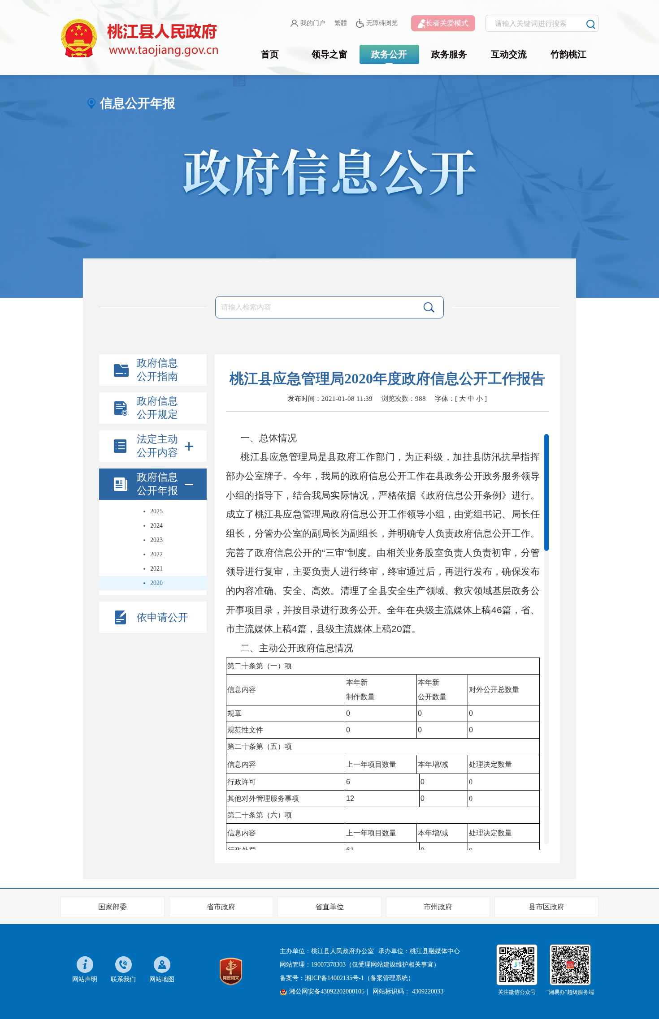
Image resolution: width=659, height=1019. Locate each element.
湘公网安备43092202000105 (326, 991)
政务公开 (389, 54)
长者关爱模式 (446, 23)
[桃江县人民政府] (141, 38)
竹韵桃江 (568, 54)
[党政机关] (231, 970)
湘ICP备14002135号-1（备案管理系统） (359, 978)
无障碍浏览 (382, 23)
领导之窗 (329, 54)
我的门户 (312, 23)
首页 (270, 54)
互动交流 (509, 54)
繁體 (340, 23)
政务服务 (449, 54)
